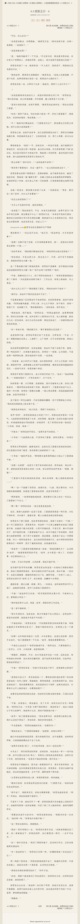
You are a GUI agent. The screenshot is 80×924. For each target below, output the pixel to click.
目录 (40, 906)
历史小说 (11, 3)
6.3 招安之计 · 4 (66, 3)
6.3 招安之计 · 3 (13, 26)
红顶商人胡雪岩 (22, 3)
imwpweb (47, 921)
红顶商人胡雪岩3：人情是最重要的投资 (44, 3)
